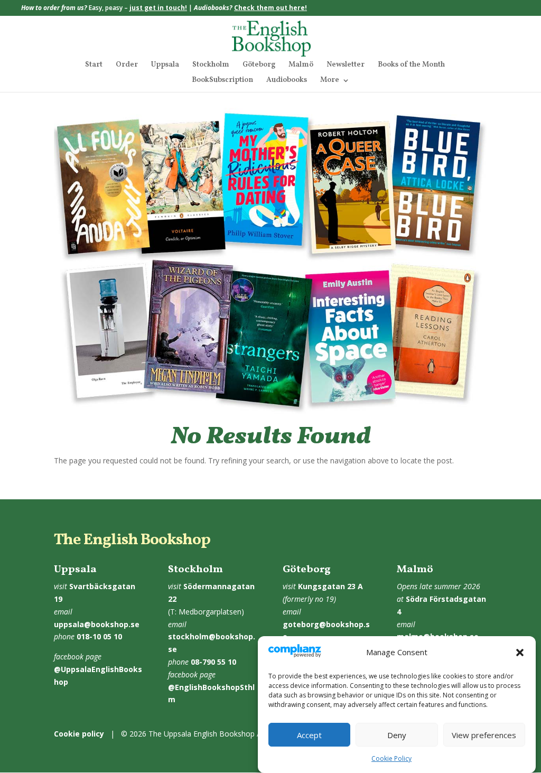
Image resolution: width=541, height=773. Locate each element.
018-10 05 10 (99, 636)
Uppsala (165, 65)
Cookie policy (79, 734)
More (329, 81)
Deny (396, 735)
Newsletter (346, 65)
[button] (520, 652)
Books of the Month (411, 65)
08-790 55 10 (213, 662)
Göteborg (258, 65)
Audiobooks (286, 81)
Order (127, 65)
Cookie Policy (391, 758)
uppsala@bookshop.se (96, 624)
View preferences (484, 735)
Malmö (300, 65)
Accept (309, 735)
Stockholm (210, 65)
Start (93, 65)
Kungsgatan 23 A (330, 586)
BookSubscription (222, 81)
